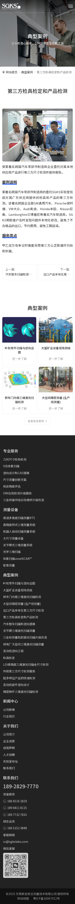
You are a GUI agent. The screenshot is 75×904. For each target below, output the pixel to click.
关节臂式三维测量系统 (17, 545)
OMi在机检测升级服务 (17, 493)
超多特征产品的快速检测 (19, 678)
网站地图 (23, 898)
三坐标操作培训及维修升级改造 (23, 500)
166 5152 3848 (17, 828)
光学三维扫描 (12, 552)
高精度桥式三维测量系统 (19, 525)
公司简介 (9, 734)
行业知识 (9, 716)
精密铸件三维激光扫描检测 (20, 691)
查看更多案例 (36, 421)
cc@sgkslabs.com (15, 841)
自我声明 (9, 748)
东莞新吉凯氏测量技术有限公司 (36, 894)
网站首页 (12, 72)
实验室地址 (10, 761)
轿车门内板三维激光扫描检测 (22, 597)
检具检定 (9, 658)
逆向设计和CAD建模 (16, 473)
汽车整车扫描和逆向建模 (18, 274)
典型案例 (27, 72)
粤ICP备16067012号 (46, 898)
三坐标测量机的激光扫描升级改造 (25, 637)
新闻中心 (10, 701)
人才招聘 (9, 755)
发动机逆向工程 (13, 651)
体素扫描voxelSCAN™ (17, 558)
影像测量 (9, 565)
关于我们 (10, 726)
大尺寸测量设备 (13, 538)
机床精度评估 (12, 486)
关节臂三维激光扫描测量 (19, 630)
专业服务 (10, 450)
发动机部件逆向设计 (16, 685)
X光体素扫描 (11, 466)
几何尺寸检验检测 (14, 459)
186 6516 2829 (17, 801)
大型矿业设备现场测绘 (17, 590)
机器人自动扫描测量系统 (19, 531)
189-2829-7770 (21, 786)
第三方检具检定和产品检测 (20, 617)
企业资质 (9, 741)
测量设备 (10, 509)
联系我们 (9, 768)
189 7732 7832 (17, 815)
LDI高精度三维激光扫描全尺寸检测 (26, 664)
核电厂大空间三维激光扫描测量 (23, 644)
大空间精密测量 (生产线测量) (22, 604)
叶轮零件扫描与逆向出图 (19, 583)
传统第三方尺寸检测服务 (19, 671)
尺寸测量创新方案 (14, 479)
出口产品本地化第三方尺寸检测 (56, 274)
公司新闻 (9, 709)
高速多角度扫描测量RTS (19, 518)
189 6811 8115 (17, 808)
